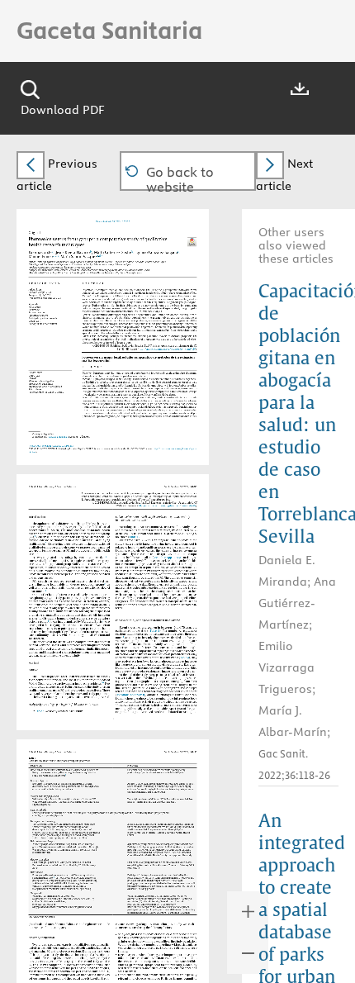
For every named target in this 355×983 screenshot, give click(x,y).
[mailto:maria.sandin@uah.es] (57, 435)
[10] (104, 682)
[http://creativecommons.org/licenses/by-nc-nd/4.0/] (174, 347)
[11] (185, 772)
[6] (47, 590)
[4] (54, 577)
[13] (123, 636)
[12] (54, 877)
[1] (36, 536)
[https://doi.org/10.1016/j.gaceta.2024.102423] (49, 444)
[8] (49, 621)
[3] (106, 557)
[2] (47, 543)
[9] (104, 621)
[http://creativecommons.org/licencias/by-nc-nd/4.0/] (174, 505)
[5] (105, 583)
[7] (38, 617)
